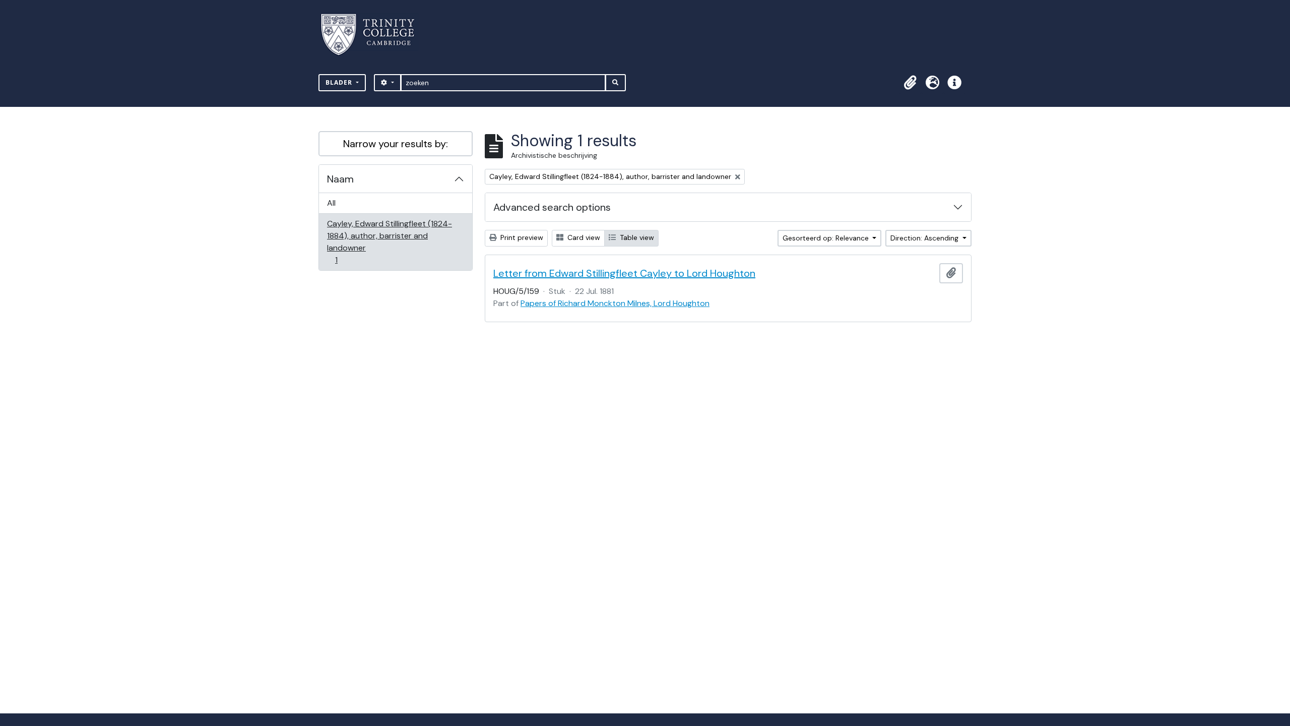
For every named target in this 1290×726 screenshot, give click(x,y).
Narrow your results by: (395, 143)
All (331, 203)
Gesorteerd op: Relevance (827, 238)
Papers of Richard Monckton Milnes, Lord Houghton (615, 303)
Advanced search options (552, 207)
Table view (636, 237)
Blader (340, 82)
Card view (582, 237)
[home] (373, 34)
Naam (340, 179)
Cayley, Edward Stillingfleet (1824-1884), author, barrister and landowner (389, 241)
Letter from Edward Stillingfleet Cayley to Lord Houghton (624, 273)
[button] (910, 83)
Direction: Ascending (925, 238)
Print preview (520, 237)
